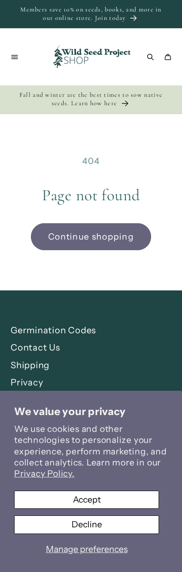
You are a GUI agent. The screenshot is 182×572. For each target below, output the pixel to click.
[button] (14, 56)
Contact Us (35, 347)
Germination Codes (53, 330)
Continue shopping (91, 236)
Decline (87, 524)
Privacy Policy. (44, 473)
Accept (87, 499)
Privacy (27, 382)
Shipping (30, 365)
